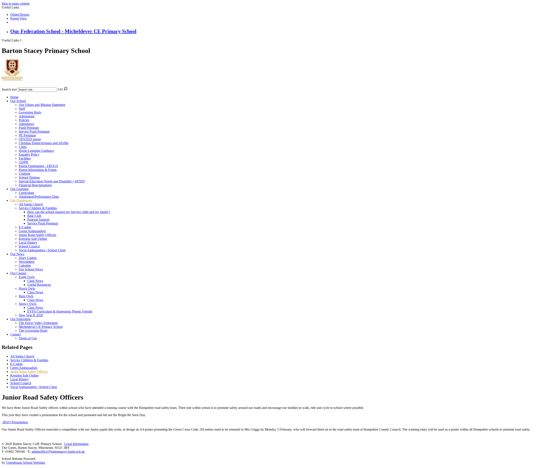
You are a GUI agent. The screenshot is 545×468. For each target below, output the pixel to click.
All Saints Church (31, 204)
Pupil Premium (29, 127)
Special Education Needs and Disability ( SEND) (52, 181)
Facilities (25, 158)
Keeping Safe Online (33, 238)
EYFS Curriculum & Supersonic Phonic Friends (59, 311)
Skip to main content (15, 3)
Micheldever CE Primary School (41, 327)
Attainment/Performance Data (39, 196)
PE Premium (27, 135)
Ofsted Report (19, 14)
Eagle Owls (26, 277)
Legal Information (76, 444)
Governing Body (30, 112)
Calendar (25, 265)
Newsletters (26, 261)
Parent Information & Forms (38, 170)
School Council (29, 246)
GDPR (23, 162)
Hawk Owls (27, 288)
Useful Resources (39, 284)
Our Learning (19, 189)
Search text (9, 89)
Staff (22, 108)
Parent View (18, 18)
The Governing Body (33, 330)
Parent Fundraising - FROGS (38, 166)
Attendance (26, 124)
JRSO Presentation (15, 422)
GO (60, 89)
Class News (35, 281)
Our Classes (18, 273)
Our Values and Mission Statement (42, 105)
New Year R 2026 (31, 315)
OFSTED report (30, 139)
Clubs (23, 147)
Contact (15, 334)
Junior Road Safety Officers (37, 235)
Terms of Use (28, 338)
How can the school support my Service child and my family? (68, 212)
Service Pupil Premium (34, 131)
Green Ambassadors (32, 231)
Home (14, 97)
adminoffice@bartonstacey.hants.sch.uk (58, 451)
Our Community (21, 200)
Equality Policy (29, 154)
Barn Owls (26, 296)
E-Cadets (25, 227)
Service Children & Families (38, 208)
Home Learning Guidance (36, 150)
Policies (24, 120)
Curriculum (26, 193)
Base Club (34, 216)
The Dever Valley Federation (38, 323)
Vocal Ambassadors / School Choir (42, 250)
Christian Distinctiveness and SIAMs (43, 143)
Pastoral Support (38, 219)
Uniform (24, 173)
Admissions (26, 116)
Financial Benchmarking (35, 185)
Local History (28, 242)
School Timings (29, 177)
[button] (21, 40)
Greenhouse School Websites (25, 462)
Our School (18, 101)
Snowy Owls (27, 304)
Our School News (31, 269)
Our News (17, 254)
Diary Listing (28, 258)
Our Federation (20, 319)
